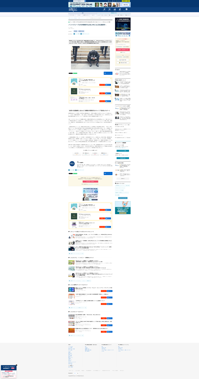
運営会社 (83, 370)
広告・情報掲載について (96, 370)
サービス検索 (70, 347)
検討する (108, 84)
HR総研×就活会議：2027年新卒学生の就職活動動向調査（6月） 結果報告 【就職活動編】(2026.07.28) (125, 166)
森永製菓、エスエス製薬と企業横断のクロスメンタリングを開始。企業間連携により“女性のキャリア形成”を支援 (125, 99)
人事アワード (109, 10)
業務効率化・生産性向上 (118, 192)
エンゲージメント (122, 185)
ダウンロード (102, 84)
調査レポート (122, 15)
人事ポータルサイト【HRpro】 (72, 18)
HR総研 (115, 10)
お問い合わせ (122, 370)
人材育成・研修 (104, 347)
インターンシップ (117, 190)
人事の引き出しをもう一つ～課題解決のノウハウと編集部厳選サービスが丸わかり (123, 130)
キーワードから (72, 15)
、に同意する (123, 46)
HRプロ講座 (70, 355)
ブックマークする (109, 73)
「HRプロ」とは (70, 370)
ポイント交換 (70, 364)
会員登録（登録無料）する (123, 49)
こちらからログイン (91, 184)
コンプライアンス (125, 192)
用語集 (69, 352)
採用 (85, 346)
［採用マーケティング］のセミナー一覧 (76, 335)
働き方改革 (127, 185)
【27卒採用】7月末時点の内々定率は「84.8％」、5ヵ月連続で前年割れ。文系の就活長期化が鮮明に (125, 82)
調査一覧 (122, 178)
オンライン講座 (117, 15)
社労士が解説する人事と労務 (119, 126)
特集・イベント (111, 15)
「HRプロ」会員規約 (115, 370)
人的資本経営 (117, 185)
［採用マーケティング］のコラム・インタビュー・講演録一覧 (80, 280)
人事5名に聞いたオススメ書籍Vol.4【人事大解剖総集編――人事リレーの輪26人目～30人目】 (125, 95)
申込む (102, 93)
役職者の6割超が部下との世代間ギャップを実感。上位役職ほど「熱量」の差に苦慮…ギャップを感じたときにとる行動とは (125, 113)
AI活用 (122, 190)
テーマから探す (70, 346)
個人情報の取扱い (119, 46)
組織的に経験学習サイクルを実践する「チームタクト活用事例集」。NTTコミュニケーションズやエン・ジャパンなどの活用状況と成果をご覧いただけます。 (125, 73)
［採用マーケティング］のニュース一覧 (76, 253)
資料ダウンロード (86, 15)
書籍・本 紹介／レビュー (119, 135)
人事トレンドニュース (81, 18)
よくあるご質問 (77, 370)
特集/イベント (70, 354)
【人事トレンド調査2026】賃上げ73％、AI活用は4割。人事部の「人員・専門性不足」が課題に (125, 87)
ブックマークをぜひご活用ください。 (120, 147)
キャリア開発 (77, 33)
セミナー (93, 15)
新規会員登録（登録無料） (90, 181)
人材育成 (86, 347)
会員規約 (124, 46)
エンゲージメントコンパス (126, 10)
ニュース (98, 15)
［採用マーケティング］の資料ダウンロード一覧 (78, 307)
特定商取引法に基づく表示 (106, 370)
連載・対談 (70, 353)
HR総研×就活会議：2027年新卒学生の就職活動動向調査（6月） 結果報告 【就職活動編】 (125, 108)
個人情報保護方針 (88, 370)
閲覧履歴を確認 (122, 158)
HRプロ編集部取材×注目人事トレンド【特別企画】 (123, 137)
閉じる (16, 365)
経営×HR (120, 10)
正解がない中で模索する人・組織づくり (121, 132)
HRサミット (104, 10)
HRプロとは (123, 52)
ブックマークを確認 (123, 150)
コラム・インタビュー (104, 15)
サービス (79, 15)
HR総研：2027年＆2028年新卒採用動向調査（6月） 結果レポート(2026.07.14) (125, 170)
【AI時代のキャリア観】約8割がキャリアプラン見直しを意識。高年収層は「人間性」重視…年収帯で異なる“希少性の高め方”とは (125, 118)
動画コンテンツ (127, 15)
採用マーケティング (85, 33)
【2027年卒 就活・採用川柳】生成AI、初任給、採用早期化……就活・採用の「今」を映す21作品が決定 (125, 91)
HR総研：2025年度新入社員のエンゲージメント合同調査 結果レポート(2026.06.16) (125, 175)
